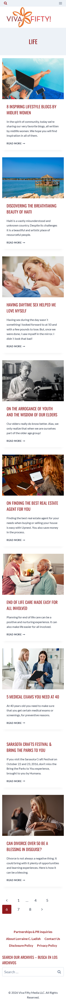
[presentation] (33, 78)
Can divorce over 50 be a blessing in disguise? (27, 846)
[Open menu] (60, 3)
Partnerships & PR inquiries (33, 932)
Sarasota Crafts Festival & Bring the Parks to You (29, 747)
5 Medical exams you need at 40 (33, 697)
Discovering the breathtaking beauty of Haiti (31, 209)
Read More (16, 143)
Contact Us (52, 939)
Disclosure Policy (21, 945)
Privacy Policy (47, 945)
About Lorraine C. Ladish (23, 939)
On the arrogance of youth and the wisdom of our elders (32, 411)
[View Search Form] (5, 3)
